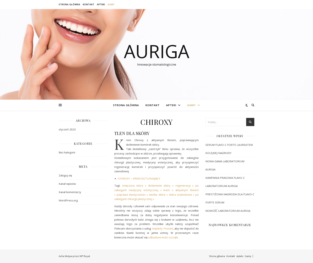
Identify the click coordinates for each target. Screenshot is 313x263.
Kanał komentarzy (70, 192)
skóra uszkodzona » (182, 194)
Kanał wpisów (67, 183)
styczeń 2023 (67, 129)
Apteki (101, 4)
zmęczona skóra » (135, 185)
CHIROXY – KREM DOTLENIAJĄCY (139, 178)
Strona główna (69, 4)
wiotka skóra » (159, 194)
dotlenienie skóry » (162, 185)
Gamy (111, 4)
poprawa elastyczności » (133, 194)
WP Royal (85, 256)
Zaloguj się (65, 175)
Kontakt (88, 4)
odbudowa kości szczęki (163, 237)
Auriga (156, 51)
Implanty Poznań (162, 228)
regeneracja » (185, 185)
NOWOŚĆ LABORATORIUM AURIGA (227, 210)
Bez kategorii (67, 152)
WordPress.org (68, 200)
